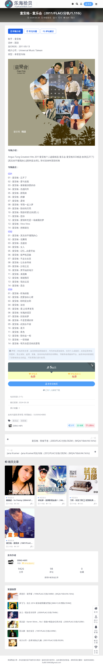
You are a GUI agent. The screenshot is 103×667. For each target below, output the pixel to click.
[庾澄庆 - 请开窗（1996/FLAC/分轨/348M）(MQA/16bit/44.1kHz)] (13, 596)
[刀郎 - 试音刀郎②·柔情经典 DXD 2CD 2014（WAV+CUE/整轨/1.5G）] (83, 480)
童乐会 (15, 420)
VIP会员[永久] (75, 374)
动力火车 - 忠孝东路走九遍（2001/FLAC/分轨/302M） (42, 640)
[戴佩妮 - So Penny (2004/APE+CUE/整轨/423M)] (19, 480)
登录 (89, 4)
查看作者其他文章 (51, 577)
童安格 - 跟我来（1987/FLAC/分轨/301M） (19, 544)
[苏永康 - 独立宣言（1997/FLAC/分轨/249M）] (13, 633)
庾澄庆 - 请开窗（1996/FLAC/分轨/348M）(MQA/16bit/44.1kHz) (46, 594)
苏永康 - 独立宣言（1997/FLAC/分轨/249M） (38, 631)
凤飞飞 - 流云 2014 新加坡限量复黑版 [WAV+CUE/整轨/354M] (45, 603)
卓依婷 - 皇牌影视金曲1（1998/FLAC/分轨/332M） (51, 501)
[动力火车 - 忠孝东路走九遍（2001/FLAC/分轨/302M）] (13, 642)
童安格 (23, 420)
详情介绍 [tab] (16, 31)
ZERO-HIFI (18, 425)
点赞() (91, 425)
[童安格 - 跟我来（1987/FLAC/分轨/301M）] (19, 523)
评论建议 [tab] (50, 31)
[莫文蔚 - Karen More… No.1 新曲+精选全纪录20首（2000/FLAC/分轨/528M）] (13, 624)
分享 (72, 425)
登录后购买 (53, 384)
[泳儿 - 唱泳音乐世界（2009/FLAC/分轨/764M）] (13, 615)
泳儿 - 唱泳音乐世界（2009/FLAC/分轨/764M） (39, 612)
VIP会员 (34, 374)
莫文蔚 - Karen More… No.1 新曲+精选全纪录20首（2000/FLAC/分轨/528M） (52, 621)
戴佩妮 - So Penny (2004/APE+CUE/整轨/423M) (19, 501)
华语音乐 (47, 17)
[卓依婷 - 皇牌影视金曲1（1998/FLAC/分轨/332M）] (51, 480)
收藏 (81, 425)
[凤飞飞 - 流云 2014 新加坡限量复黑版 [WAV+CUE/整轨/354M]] (13, 605)
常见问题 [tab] (33, 31)
